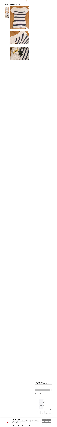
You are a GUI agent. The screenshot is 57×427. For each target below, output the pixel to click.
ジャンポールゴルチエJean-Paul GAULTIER (42, 383)
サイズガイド (51, 409)
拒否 (46, 423)
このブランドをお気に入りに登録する (39, 382)
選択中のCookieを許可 (46, 421)
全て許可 (46, 419)
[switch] (19, 425)
